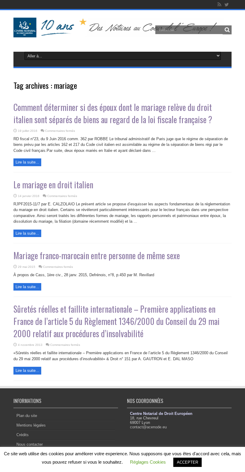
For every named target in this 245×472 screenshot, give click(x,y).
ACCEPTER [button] (187, 462)
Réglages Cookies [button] (148, 462)
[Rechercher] (227, 29)
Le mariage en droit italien (53, 184)
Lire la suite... (27, 162)
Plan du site (26, 415)
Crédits (22, 435)
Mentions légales (31, 425)
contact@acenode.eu (148, 427)
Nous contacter (29, 444)
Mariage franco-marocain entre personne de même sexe (96, 255)
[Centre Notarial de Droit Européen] (122, 33)
